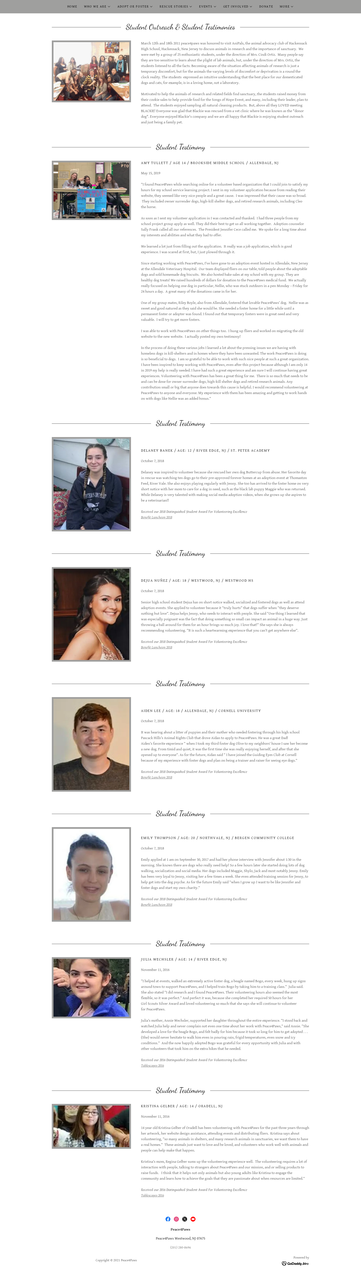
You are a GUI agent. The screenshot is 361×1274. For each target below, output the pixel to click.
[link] (168, 1219)
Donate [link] (266, 7)
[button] (97, 6)
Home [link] (72, 7)
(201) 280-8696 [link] (180, 1248)
